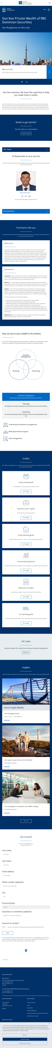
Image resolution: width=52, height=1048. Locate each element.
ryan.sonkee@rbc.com (7, 982)
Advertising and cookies (32, 1016)
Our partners (8, 211)
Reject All (25, 1035)
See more (26, 821)
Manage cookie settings (25, 1043)
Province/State (8, 903)
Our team (7, 150)
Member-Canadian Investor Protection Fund (37, 1013)
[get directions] (26, 950)
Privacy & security (31, 1002)
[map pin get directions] (26, 950)
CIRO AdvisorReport (31, 1010)
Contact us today (26, 133)
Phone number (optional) (13, 882)
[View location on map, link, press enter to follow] (26, 952)
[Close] (49, 1023)
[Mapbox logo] (6, 959)
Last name (6, 861)
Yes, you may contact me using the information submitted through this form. (26, 927)
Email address (8, 872)
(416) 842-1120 (8, 72)
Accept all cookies (25, 1039)
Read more (26, 652)
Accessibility (30, 1008)
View (49, 3)
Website (4, 1008)
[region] (26, 952)
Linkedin (4, 985)
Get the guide (26, 491)
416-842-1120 (9, 983)
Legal (28, 1005)
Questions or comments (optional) (17, 912)
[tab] (26, 397)
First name (6, 851)
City (3, 893)
